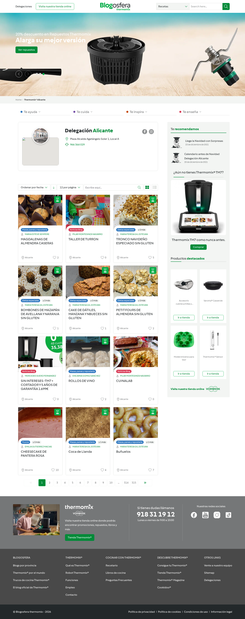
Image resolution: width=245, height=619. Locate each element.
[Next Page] (145, 482)
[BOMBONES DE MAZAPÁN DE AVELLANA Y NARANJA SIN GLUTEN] (40, 285)
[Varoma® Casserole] (213, 283)
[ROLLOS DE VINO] (88, 355)
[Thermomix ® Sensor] (213, 339)
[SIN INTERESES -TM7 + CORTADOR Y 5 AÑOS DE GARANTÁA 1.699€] (40, 355)
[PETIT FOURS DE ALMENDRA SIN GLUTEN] (136, 285)
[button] (173, 6)
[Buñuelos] (136, 426)
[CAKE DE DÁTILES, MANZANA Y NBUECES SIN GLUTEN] (88, 285)
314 (126, 482)
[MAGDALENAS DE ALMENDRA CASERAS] (40, 214)
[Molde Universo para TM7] (183, 339)
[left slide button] (19, 74)
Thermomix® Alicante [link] (34, 99)
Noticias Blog (76, 229)
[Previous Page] (31, 482)
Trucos (25, 442)
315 (134, 482)
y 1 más (102, 442)
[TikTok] (228, 515)
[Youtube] (205, 515)
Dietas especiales (126, 229)
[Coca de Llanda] (88, 426)
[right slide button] (28, 74)
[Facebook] (194, 515)
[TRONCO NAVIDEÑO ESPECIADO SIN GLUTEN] (136, 214)
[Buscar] (226, 6)
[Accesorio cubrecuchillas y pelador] (183, 283)
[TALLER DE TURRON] (88, 214)
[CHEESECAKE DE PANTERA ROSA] (40, 426)
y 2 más (141, 229)
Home (19, 99)
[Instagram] (217, 515)
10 (111, 482)
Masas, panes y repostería (34, 229)
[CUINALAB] (136, 355)
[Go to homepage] (115, 6)
